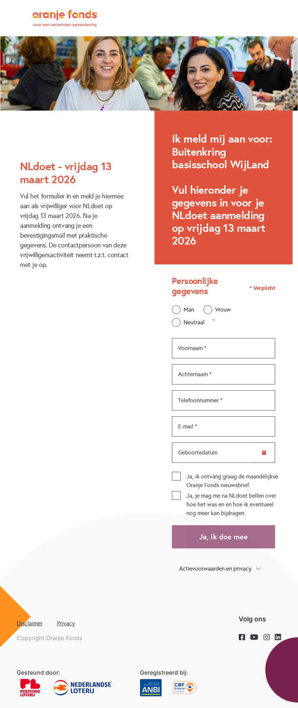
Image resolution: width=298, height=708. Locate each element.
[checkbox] (176, 476)
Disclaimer (30, 623)
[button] (223, 568)
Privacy (66, 623)
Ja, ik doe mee (223, 537)
